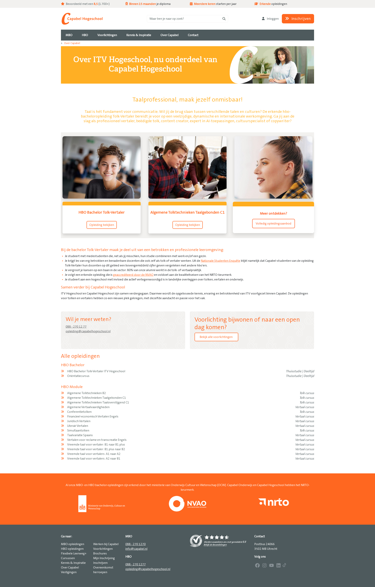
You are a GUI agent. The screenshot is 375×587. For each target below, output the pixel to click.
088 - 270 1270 (135, 544)
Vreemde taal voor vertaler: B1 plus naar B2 (96, 449)
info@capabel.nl (136, 549)
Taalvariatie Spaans (80, 435)
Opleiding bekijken (101, 225)
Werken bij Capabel (106, 544)
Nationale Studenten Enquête (220, 261)
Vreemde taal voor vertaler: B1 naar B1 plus (96, 444)
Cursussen (68, 558)
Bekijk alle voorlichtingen (216, 337)
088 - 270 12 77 (76, 326)
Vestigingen (69, 572)
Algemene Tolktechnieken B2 (86, 393)
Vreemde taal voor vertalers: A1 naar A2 (94, 454)
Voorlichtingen (103, 549)
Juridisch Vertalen (78, 421)
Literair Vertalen (77, 426)
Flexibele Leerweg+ (74, 553)
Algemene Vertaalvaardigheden (88, 407)
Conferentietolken (79, 412)
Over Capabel (72, 43)
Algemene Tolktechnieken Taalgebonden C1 (96, 398)
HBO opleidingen (72, 549)
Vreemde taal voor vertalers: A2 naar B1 (93, 458)
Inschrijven (301, 19)
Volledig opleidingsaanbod (273, 223)
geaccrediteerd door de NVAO (133, 275)
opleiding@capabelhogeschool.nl (88, 331)
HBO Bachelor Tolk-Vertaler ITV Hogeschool (96, 371)
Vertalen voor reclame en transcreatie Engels (97, 440)
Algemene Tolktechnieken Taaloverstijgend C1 (98, 402)
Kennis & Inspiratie (73, 563)
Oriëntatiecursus (78, 376)
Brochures (100, 553)
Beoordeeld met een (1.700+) (87, 4)
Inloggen (272, 18)
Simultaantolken (78, 430)
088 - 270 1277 (135, 564)
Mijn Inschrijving (104, 558)
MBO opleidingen (72, 544)
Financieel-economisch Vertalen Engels (92, 416)
